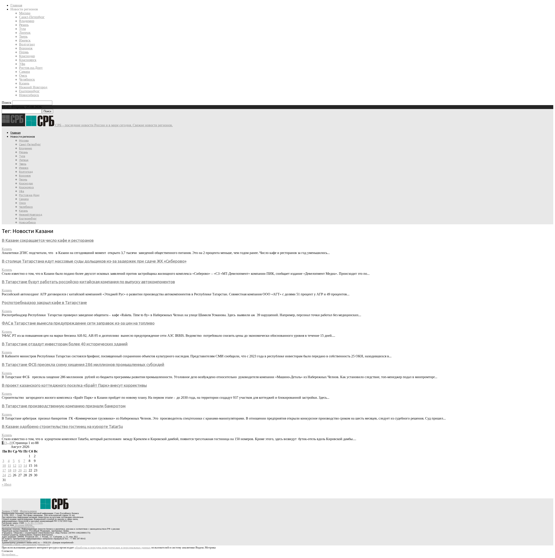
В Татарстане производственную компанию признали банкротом (64, 406)
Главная (16, 5)
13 (20, 465)
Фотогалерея (28, 511)
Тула (22, 29)
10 (4, 465)
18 (9, 470)
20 (20, 470)
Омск (23, 75)
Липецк (25, 32)
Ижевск (25, 40)
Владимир (26, 21)
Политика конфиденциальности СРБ (18, 527)
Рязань (24, 25)
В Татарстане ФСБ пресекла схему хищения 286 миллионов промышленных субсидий (83, 364)
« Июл (6, 484)
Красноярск (27, 60)
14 (25, 465)
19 (14, 470)
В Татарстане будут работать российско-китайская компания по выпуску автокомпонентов (88, 282)
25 (9, 475)
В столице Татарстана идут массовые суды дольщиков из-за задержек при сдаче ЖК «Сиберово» (94, 261)
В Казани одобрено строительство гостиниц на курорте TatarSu (62, 426)
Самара (24, 71)
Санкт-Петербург (32, 17)
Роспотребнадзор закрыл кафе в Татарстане (44, 302)
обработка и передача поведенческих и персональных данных (113, 547)
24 (4, 475)
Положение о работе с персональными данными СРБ (26, 544)
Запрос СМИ (10, 511)
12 (14, 465)
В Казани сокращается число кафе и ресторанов (48, 240)
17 (4, 470)
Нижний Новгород (33, 87)
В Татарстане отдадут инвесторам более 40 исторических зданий (65, 344)
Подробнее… (10, 554)
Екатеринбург (29, 91)
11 (9, 465)
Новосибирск (29, 95)
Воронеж (26, 48)
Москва (24, 13)
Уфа (22, 64)
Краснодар (27, 56)
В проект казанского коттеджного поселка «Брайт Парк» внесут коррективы (74, 385)
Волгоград (27, 44)
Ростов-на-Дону (31, 68)
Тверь (23, 36)
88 (11, 443)
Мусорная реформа (23, 525)
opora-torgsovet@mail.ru (20, 540)
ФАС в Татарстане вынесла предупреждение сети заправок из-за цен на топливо (78, 323)
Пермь (24, 52)
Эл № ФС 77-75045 (33, 523)
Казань (24, 83)
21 (25, 470)
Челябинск (27, 79)
